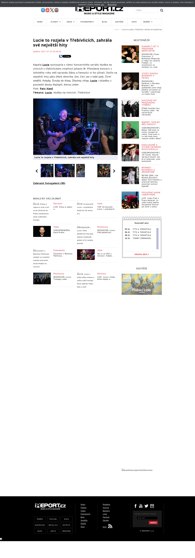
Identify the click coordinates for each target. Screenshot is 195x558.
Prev (37, 170)
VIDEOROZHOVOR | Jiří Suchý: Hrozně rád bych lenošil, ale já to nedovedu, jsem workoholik (151, 157)
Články (54, 22)
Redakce (106, 504)
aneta (53, 531)
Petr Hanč (46, 88)
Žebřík (146, 22)
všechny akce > (142, 254)
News (40, 22)
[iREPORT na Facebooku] (43, 10)
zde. (103, 5)
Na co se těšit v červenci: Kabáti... (105, 255)
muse (40, 531)
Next (114, 170)
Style (99, 203)
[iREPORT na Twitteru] (141, 505)
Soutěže (119, 22)
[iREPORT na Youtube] (47, 10)
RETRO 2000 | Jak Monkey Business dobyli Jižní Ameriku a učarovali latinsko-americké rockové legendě (152, 181)
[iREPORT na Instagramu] (56, 10)
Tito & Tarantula (142, 229)
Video (69, 22)
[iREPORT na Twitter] (146, 505)
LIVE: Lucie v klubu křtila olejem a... (106, 278)
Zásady (106, 520)
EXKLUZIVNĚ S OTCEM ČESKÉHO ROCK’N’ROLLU (151, 147)
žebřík (40, 519)
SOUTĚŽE (141, 268)
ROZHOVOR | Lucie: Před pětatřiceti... (106, 231)
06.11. (127, 232)
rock (66, 519)
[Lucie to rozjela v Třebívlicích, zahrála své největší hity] (75, 126)
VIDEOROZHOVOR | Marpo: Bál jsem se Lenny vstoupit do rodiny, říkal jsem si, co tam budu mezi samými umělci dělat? (151, 133)
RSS (105, 527)
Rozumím (112, 4)
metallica (53, 525)
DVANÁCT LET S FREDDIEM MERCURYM (150, 48)
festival (53, 519)
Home (117, 29)
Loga (105, 514)
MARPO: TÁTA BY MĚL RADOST (151, 123)
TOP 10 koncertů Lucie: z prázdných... (106, 208)
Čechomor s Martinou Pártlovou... (62, 255)
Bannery (106, 511)
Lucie (45, 64)
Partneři (106, 517)
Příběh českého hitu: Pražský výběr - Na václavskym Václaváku (151, 111)
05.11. (127, 229)
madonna (66, 531)
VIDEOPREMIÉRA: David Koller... (61, 231)
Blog (104, 22)
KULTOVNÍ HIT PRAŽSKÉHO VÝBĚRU (149, 102)
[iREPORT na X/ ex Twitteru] (52, 10)
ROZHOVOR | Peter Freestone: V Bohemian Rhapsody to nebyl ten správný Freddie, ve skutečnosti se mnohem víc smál (151, 60)
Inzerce (106, 508)
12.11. (127, 238)
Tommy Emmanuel (142, 238)
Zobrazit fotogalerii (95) (49, 183)
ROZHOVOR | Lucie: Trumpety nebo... (62, 278)
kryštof (66, 525)
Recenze (57, 203)
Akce (134, 22)
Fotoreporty (87, 22)
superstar (40, 525)
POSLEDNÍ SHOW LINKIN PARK (151, 193)
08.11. (127, 235)
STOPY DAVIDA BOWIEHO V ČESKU (150, 75)
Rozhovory (102, 227)
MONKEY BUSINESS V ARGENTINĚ (148, 169)
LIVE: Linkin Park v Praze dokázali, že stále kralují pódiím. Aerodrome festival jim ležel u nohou (151, 202)
